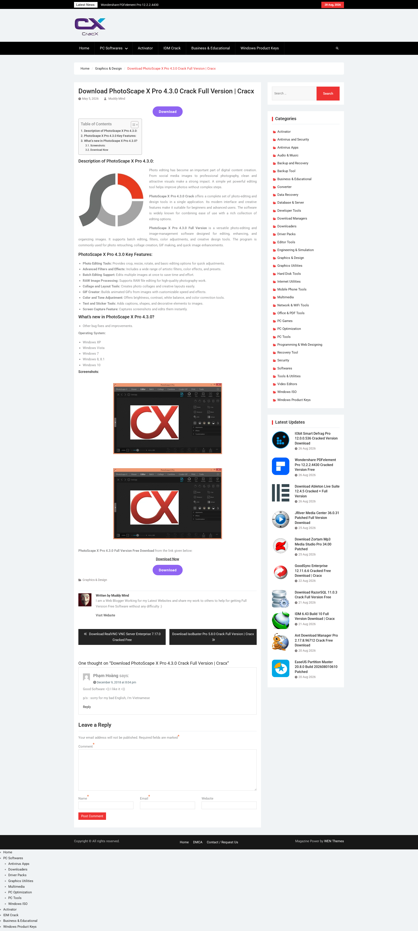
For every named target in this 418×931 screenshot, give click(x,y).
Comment (85, 746)
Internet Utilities (289, 281)
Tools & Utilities (289, 376)
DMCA (197, 842)
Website (207, 798)
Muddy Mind (116, 98)
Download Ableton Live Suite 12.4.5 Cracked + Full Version (317, 491)
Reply (87, 707)
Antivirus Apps (287, 147)
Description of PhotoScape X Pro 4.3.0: (110, 131)
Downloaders (287, 226)
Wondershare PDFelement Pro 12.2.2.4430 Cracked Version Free (315, 465)
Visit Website (105, 615)
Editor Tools (286, 242)
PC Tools (284, 337)
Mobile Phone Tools (292, 289)
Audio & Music (287, 155)
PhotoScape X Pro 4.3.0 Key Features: (110, 136)
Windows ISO (287, 392)
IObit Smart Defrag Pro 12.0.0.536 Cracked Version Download (316, 438)
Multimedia (285, 297)
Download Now (99, 149)
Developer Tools (289, 211)
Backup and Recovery (292, 163)
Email (144, 798)
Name (82, 798)
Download (168, 111)
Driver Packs (286, 234)
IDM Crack (172, 48)
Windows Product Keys (260, 48)
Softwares (284, 368)
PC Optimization (289, 329)
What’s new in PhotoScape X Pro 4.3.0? (110, 141)
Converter (284, 187)
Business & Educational (210, 48)
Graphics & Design (95, 580)
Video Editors (287, 384)
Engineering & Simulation (295, 250)
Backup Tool (286, 171)
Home (84, 48)
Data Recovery (287, 195)
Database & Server (290, 203)
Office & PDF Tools (291, 313)
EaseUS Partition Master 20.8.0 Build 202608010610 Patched (316, 667)
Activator (145, 48)
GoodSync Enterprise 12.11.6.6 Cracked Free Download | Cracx (313, 571)
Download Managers (292, 218)
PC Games (285, 321)
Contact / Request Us (222, 842)
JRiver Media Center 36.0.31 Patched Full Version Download (317, 518)
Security (283, 360)
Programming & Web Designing (299, 345)
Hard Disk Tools (289, 274)
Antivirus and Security (293, 139)
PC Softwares (111, 48)
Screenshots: (97, 145)
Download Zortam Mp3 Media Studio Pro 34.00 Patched (313, 544)
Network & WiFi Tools (293, 305)
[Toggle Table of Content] (132, 124)
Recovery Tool (287, 352)
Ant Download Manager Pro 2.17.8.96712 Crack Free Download (316, 640)
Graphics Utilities (289, 266)
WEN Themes (334, 841)
